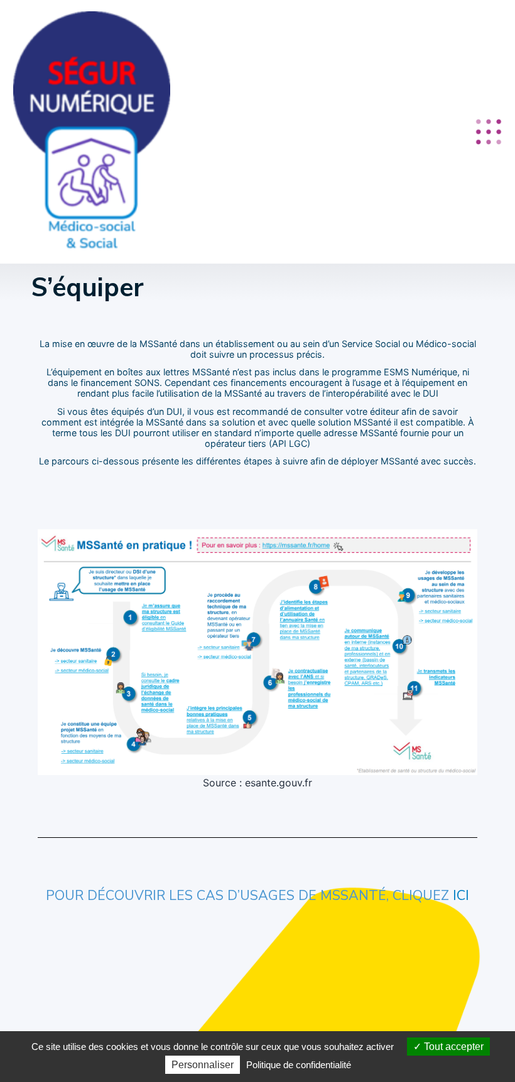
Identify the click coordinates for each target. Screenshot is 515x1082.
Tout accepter (452, 1046)
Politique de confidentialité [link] (298, 1064)
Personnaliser (202, 1064)
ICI (461, 895)
